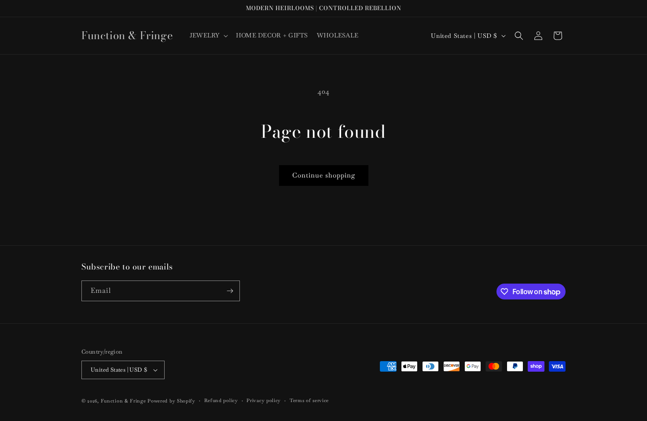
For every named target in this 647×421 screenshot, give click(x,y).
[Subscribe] (229, 291)
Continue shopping (323, 175)
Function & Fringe (124, 401)
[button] (208, 35)
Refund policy (221, 400)
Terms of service (309, 400)
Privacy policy (263, 400)
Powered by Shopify (171, 401)
